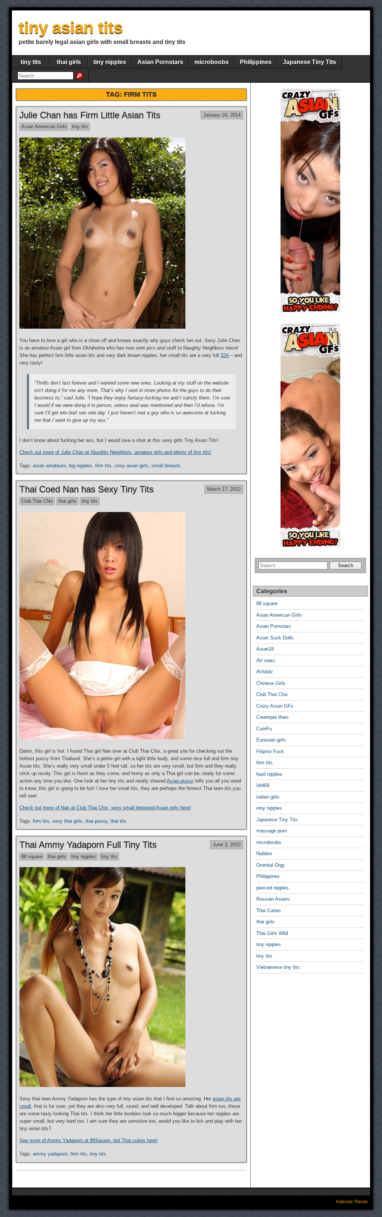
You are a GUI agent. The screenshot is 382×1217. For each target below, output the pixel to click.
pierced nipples (272, 888)
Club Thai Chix (37, 501)
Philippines (256, 62)
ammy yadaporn (50, 1154)
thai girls (69, 62)
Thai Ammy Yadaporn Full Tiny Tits (88, 845)
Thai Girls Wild (272, 933)
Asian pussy (180, 781)
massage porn (271, 831)
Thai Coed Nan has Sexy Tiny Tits (86, 489)
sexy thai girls (67, 821)
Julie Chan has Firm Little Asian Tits (89, 115)
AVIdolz (264, 671)
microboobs (211, 62)
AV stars (265, 660)
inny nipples (269, 808)
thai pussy (96, 821)
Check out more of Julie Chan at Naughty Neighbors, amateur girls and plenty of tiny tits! (115, 452)
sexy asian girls (131, 465)
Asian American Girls (44, 126)
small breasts (166, 465)
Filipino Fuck (270, 751)
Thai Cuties (268, 910)
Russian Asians (273, 899)
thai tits (118, 821)
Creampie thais (272, 717)
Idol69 (262, 785)
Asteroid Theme (352, 1201)
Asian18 (265, 649)
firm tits (103, 465)
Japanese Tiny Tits (309, 62)
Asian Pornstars (160, 62)
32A (224, 355)
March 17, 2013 (224, 489)
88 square (32, 856)
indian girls (267, 797)
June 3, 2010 (227, 844)
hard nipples (269, 774)
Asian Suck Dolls (275, 638)
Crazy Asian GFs (274, 706)
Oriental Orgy (270, 865)
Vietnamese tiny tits (278, 967)
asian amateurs (49, 465)
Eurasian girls (271, 740)
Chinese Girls (270, 683)
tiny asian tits (71, 27)
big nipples (80, 465)
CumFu (264, 728)
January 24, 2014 (222, 115)
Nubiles (264, 853)
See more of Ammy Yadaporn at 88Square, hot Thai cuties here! (88, 1140)
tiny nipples (109, 62)
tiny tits (31, 62)
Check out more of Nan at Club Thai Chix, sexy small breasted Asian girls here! (105, 807)
